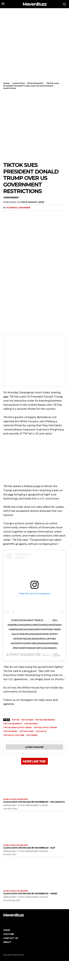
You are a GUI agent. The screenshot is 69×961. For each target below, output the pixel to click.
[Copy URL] (50, 214)
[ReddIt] (36, 214)
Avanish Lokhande (18, 207)
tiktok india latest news (17, 727)
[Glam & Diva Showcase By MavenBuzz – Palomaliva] (34, 781)
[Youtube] (18, 921)
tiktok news (10, 731)
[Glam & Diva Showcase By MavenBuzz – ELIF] (34, 827)
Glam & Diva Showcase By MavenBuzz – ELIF (29, 847)
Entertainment (35, 83)
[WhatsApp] (21, 214)
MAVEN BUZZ (46, 655)
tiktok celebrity (12, 724)
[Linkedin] (28, 214)
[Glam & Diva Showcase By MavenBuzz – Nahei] (34, 873)
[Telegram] (43, 214)
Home (6, 83)
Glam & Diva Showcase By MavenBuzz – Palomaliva (34, 802)
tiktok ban (27, 720)
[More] (58, 214)
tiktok (15, 720)
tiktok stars (26, 731)
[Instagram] (8, 921)
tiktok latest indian (45, 727)
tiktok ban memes (45, 720)
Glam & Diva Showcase (15, 799)
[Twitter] (14, 214)
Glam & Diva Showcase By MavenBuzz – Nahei (30, 893)
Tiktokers (32, 735)
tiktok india (31, 724)
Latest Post (18, 83)
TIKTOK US (40, 731)
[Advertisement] (34, 46)
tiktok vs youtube (13, 735)
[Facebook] (6, 214)
